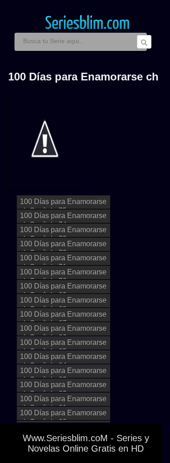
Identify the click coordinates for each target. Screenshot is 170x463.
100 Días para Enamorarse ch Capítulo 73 (63, 231)
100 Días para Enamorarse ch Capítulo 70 (63, 273)
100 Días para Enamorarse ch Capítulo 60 (63, 414)
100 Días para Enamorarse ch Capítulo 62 (63, 386)
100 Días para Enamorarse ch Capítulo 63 (63, 372)
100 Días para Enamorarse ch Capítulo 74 (63, 217)
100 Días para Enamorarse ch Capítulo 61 (63, 400)
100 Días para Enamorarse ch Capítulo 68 (63, 302)
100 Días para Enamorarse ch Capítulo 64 (63, 358)
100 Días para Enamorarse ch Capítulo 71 (63, 259)
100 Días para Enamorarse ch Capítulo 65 (63, 344)
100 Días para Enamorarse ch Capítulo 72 (63, 245)
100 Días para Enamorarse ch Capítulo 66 (63, 330)
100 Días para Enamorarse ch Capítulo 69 (63, 288)
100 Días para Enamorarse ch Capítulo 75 (63, 203)
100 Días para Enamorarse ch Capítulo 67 (63, 316)
